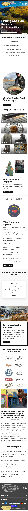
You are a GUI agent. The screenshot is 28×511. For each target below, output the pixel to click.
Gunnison (24, 450)
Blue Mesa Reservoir (6, 450)
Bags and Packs (8, 191)
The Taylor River (18, 451)
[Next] (25, 34)
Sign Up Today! (8, 265)
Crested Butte (16, 450)
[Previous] (23, 34)
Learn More (7, 105)
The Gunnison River (7, 451)
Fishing (4, 499)
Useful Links (5, 495)
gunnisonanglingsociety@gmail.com (13, 262)
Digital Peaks (23, 508)
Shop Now (5, 31)
